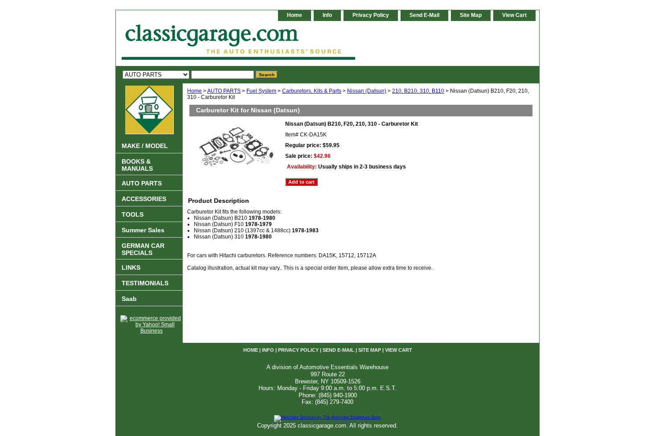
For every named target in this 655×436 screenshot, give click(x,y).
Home (194, 91)
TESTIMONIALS (145, 283)
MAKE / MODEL (145, 145)
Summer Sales (143, 230)
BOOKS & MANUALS (137, 165)
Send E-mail (424, 15)
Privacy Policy (370, 15)
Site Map (471, 15)
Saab (129, 298)
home (294, 15)
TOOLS (132, 214)
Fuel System (261, 91)
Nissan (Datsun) (366, 91)
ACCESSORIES (144, 198)
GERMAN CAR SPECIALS (143, 249)
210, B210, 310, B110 (418, 91)
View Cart (514, 15)
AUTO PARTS (224, 91)
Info (327, 15)
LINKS (131, 267)
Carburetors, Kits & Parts (311, 91)
